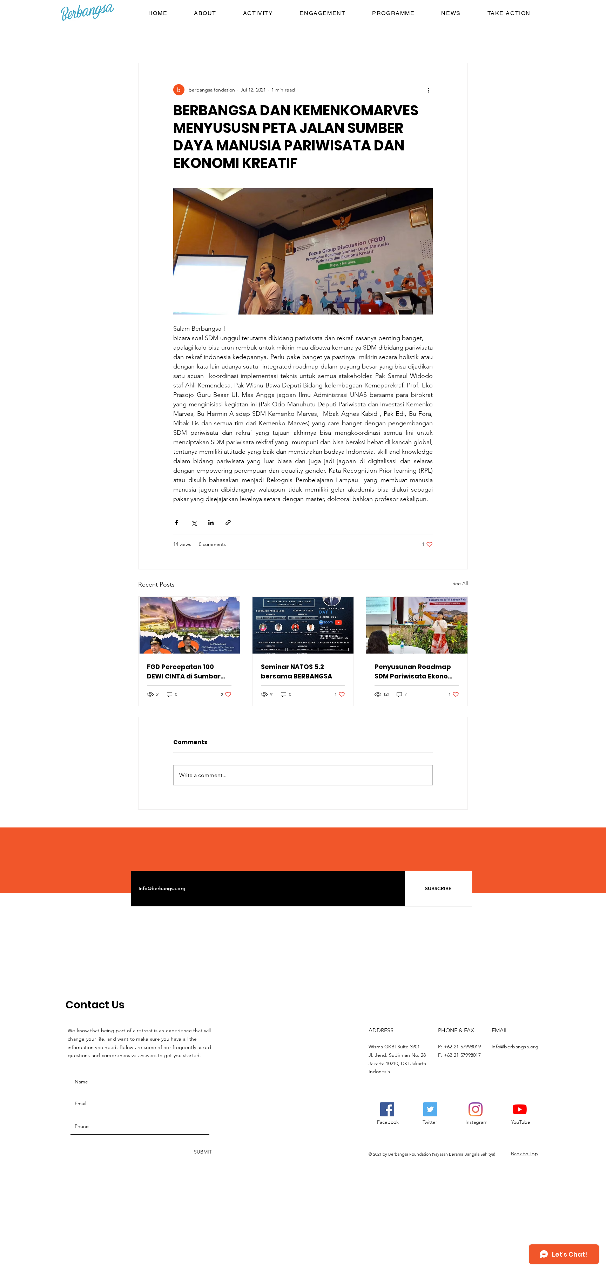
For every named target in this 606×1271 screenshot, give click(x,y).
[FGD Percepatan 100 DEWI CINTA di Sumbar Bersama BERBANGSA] (189, 625)
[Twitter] (430, 1109)
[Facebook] (387, 1109)
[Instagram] (476, 1109)
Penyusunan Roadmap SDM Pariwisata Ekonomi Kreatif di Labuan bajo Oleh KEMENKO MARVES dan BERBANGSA (415, 671)
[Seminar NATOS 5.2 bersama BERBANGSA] (303, 625)
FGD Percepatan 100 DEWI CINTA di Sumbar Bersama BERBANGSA (184, 671)
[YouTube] (520, 1109)
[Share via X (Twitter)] (193, 522)
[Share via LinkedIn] (211, 522)
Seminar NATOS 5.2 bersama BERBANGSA (296, 671)
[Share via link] (228, 522)
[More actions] (428, 90)
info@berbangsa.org (515, 1046)
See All (460, 583)
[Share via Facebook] (176, 522)
